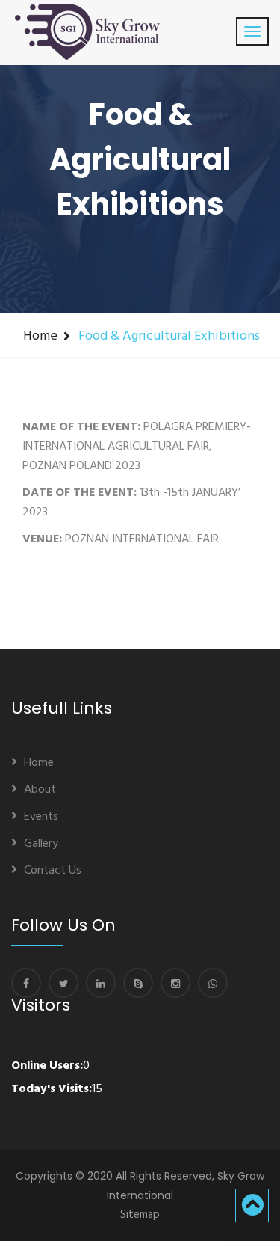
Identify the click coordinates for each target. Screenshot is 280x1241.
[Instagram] (175, 983)
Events (41, 817)
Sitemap (140, 1215)
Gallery (41, 844)
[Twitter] (63, 983)
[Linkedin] (101, 983)
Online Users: (47, 1066)
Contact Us (52, 870)
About (40, 790)
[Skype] (138, 983)
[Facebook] (26, 983)
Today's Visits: (51, 1089)
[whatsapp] (213, 983)
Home (40, 336)
